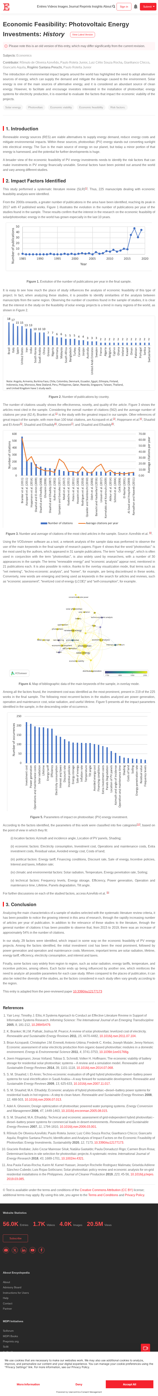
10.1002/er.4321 (72, 1158)
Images (63, 6)
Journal (74, 6)
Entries (42, 6)
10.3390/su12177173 (87, 991)
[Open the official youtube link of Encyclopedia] (32, 1250)
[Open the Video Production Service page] (145, 1348)
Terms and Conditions (103, 1195)
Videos (52, 6)
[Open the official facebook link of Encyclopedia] (41, 1250)
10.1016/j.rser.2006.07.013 (43, 1099)
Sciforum (8, 1330)
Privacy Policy (134, 1195)
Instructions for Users (16, 1292)
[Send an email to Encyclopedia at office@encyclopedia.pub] (6, 1250)
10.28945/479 (40, 1024)
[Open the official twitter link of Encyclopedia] (15, 1250)
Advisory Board (12, 1287)
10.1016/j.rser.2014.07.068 (94, 1067)
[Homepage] (6, 7)
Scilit (5, 1346)
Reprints (85, 6)
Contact (7, 1303)
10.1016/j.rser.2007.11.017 (92, 1083)
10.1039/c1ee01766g (113, 1052)
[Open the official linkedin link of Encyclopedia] (24, 1250)
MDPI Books (10, 1336)
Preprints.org (11, 1341)
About (107, 6)
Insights (97, 6)
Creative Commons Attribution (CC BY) (106, 1190)
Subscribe (15, 1238)
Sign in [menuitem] (124, 6)
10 (138, 824)
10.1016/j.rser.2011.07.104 (117, 1036)
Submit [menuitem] (147, 6)
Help (5, 1298)
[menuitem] (135, 6)
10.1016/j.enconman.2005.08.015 (84, 1110)
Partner (7, 1308)
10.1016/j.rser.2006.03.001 (78, 1126)
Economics (24, 55)
